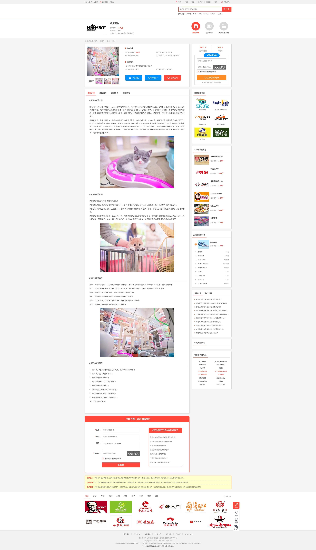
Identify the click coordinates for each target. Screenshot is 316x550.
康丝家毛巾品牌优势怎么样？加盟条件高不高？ (211, 303)
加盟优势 (102, 93)
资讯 (215, 2)
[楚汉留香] (201, 221)
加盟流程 (126, 93)
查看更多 (228, 496)
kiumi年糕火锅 (216, 193)
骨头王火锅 (214, 206)
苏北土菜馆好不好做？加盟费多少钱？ (208, 307)
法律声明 (158, 534)
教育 (102, 496)
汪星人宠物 (202, 260)
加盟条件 (114, 93)
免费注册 (168, 534)
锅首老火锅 (214, 169)
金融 (94, 496)
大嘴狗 (221, 381)
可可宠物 (221, 375)
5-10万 (200, 14)
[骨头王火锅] (201, 209)
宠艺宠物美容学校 (221, 371)
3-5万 (194, 14)
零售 (133, 496)
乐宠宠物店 (202, 361)
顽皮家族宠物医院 (221, 361)
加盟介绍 (91, 93)
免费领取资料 (153, 78)
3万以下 (188, 14)
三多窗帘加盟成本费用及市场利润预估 (208, 299)
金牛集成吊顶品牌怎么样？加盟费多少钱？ (210, 329)
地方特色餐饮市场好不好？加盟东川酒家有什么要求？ (212, 311)
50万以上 (220, 14)
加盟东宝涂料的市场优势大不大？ (207, 333)
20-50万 (212, 14)
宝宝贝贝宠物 (221, 385)
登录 (179, 2)
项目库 (102, 41)
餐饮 (87, 496)
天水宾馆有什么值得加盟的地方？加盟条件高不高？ (212, 314)
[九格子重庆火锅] (201, 160)
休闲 (118, 496)
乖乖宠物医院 (202, 381)
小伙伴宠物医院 (203, 264)
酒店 (110, 496)
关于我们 (126, 534)
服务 (108, 41)
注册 (186, 2)
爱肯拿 (200, 252)
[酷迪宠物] (203, 244)
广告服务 (137, 534)
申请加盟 (135, 78)
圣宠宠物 (201, 279)
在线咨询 (174, 78)
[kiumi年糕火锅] (201, 197)
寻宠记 (200, 271)
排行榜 (200, 2)
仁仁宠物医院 (202, 375)
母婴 (157, 496)
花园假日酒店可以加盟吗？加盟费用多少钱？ (211, 318)
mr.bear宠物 (201, 275)
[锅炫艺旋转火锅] (201, 184)
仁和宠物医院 (202, 371)
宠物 (113, 41)
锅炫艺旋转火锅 (216, 181)
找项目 (208, 2)
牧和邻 (202, 368)
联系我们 (147, 534)
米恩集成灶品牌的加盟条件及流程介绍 (208, 322)
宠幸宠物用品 (202, 283)
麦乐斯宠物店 (202, 267)
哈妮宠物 (201, 256)
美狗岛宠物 (202, 365)
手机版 (178, 534)
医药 (141, 496)
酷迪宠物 (213, 243)
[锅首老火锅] (201, 172)
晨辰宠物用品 (221, 378)
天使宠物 (202, 385)
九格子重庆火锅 (216, 156)
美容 (149, 496)
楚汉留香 (213, 218)
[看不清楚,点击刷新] (133, 453)
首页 (192, 2)
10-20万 (206, 14)
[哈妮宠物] (103, 62)
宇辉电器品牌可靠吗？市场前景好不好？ (209, 325)
